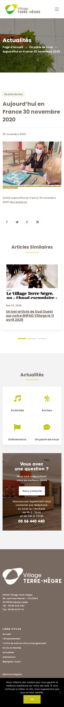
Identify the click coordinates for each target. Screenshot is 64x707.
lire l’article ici (18, 202)
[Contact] (32, 492)
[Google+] (27, 222)
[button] (22, 338)
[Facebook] (7, 222)
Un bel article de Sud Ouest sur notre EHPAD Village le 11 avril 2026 (30, 315)
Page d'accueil (13, 47)
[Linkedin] (37, 222)
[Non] (59, 692)
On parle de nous (41, 47)
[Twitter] (17, 222)
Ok (32, 699)
